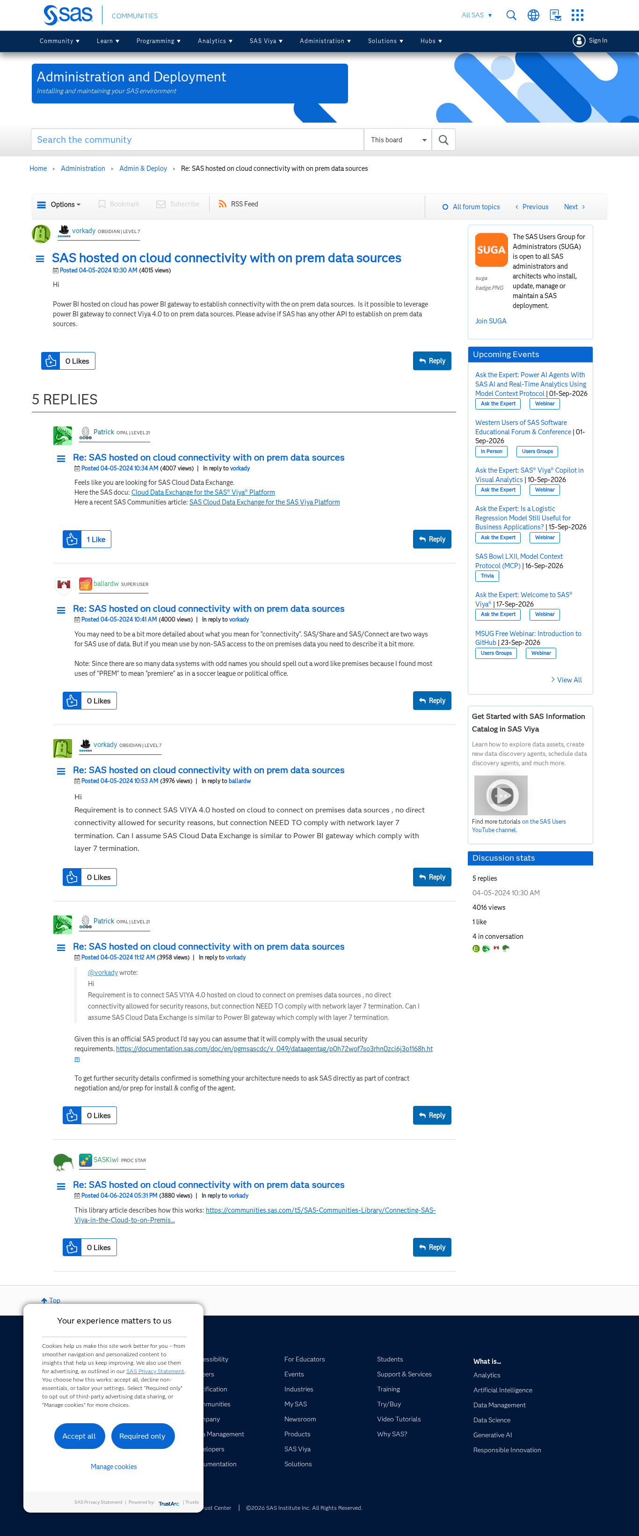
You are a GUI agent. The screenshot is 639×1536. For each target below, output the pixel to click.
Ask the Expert (498, 404)
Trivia (487, 576)
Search (511, 15)
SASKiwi (106, 1160)
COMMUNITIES (135, 16)
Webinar (545, 404)
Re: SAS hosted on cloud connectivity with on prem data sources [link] (274, 168)
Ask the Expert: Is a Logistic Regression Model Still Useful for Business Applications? (523, 518)
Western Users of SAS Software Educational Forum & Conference (523, 427)
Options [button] (63, 204)
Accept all (79, 1436)
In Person (491, 451)
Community (56, 40)
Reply (437, 361)
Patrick (104, 432)
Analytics (212, 40)
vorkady (83, 231)
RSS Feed (244, 204)
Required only (142, 1436)
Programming (155, 40)
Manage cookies (114, 1467)
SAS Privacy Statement (155, 1371)
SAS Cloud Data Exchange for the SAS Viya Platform (264, 502)
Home (38, 168)
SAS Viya (263, 40)
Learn (105, 40)
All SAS (473, 15)
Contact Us (555, 15)
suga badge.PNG (489, 282)
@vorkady (103, 972)
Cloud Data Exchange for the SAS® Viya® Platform (203, 492)
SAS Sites (577, 15)
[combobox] (243, 139)
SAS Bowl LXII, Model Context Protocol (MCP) (519, 561)
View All (569, 680)
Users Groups (537, 451)
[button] (43, 259)
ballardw (106, 583)
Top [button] (54, 1300)
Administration (322, 40)
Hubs (428, 40)
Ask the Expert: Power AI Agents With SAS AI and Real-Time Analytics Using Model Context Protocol (530, 384)
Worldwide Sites (533, 15)
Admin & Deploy (143, 168)
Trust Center (215, 1507)
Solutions (382, 40)
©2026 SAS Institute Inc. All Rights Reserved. (304, 1507)
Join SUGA (491, 321)
